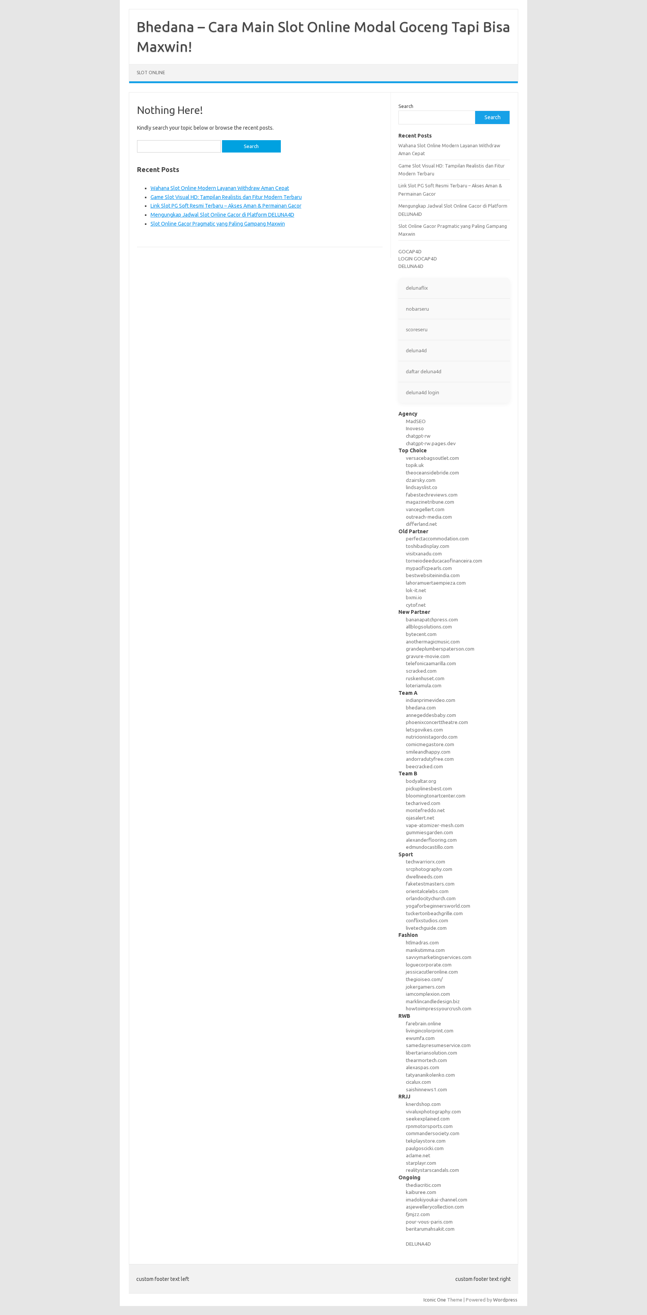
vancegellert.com (425, 509)
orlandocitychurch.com (431, 898)
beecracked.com (424, 766)
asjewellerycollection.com (435, 1207)
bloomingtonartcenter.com (435, 796)
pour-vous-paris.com (429, 1222)
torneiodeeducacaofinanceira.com (444, 561)
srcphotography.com (429, 869)
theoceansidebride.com (432, 473)
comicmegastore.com (430, 744)
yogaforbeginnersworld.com (438, 906)
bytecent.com (421, 634)
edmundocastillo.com (429, 847)
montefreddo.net (425, 810)
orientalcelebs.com (427, 891)
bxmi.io (414, 597)
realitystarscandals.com (432, 1170)
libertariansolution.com (431, 1053)
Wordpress (505, 1299)
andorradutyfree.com (430, 759)
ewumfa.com (420, 1038)
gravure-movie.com (428, 656)
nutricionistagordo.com (432, 737)
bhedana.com (421, 708)
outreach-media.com (429, 517)
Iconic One (434, 1299)
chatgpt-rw (418, 436)
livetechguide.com (426, 928)
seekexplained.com (428, 1119)
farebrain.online (423, 1023)
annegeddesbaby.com (431, 715)
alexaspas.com (422, 1067)
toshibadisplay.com (427, 546)
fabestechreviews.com (432, 495)
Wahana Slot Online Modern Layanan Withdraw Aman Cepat (220, 188)
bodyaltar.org (421, 781)
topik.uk (415, 465)
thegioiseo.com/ (424, 979)
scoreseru (417, 329)
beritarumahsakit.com (430, 1229)
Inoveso (415, 428)
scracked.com (421, 671)
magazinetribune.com (430, 502)
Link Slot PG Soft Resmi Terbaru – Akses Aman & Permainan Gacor (226, 206)
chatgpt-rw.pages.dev (431, 443)
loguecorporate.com (429, 965)
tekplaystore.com (426, 1141)
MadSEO (416, 421)
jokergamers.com (425, 987)
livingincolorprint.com (429, 1031)
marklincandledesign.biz (433, 1001)
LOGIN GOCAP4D (417, 259)
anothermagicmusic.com (433, 642)
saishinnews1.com (426, 1089)
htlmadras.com (422, 942)
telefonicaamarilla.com (431, 663)
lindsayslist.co (421, 487)
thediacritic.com (423, 1185)
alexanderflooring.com (431, 840)
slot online (151, 72)
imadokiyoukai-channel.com (436, 1200)
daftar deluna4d (423, 371)
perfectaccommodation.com (437, 539)
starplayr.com (421, 1163)
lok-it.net (416, 590)
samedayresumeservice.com (438, 1045)
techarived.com (423, 803)
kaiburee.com (421, 1192)
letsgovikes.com (424, 730)
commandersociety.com (432, 1133)
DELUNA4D (410, 266)
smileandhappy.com (428, 752)
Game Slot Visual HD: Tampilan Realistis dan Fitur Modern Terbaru (226, 197)
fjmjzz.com (418, 1214)
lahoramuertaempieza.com (436, 583)
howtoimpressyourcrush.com (438, 1008)
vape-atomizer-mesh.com (435, 825)
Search (405, 106)
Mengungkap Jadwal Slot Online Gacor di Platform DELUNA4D (222, 215)
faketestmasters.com (430, 884)
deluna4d (416, 350)
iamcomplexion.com (428, 994)
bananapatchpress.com (432, 619)
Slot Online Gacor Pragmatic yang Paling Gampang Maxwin (218, 224)
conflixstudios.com (427, 920)
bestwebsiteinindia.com (433, 575)
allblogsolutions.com (429, 627)
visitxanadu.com (424, 554)
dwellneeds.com (424, 877)
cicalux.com (418, 1082)
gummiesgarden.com (429, 832)
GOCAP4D (410, 251)
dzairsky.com (420, 480)
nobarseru (417, 308)
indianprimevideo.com (430, 700)
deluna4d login (422, 392)
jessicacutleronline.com (432, 972)
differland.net (421, 524)
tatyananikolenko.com (430, 1075)
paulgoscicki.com (425, 1148)
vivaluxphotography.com (433, 1112)
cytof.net (416, 605)
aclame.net (418, 1155)
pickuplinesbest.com (429, 788)
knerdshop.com (423, 1104)
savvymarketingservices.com (438, 957)
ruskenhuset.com (425, 678)
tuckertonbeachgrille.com (434, 913)
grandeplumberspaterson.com (440, 649)
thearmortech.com (426, 1060)
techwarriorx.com (425, 862)
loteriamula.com (423, 685)
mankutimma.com (425, 950)
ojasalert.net (420, 818)
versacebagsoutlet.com (432, 458)
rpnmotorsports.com (429, 1126)
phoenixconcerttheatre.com (437, 722)
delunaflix (417, 287)
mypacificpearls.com (429, 568)
